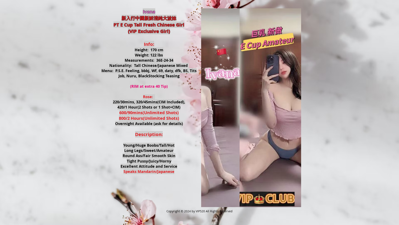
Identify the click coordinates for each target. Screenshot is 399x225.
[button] (251, 107)
